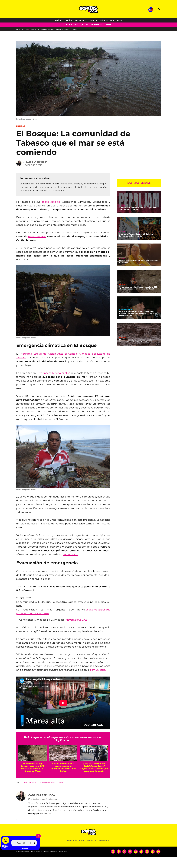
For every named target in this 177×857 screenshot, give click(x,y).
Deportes (79, 20)
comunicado (70, 554)
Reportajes (72, 25)
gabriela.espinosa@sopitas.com (44, 799)
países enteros (37, 236)
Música (122, 205)
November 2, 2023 (76, 619)
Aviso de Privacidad (75, 840)
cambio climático (31, 782)
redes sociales (51, 201)
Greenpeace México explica (53, 373)
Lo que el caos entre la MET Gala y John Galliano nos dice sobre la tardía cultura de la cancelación (138, 313)
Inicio (18, 29)
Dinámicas (96, 25)
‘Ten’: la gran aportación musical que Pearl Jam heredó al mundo (138, 208)
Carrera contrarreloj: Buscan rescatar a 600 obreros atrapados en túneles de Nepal (138, 288)
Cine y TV (93, 20)
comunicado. (98, 669)
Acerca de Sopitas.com (98, 840)
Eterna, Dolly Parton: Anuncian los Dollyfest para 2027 (138, 261)
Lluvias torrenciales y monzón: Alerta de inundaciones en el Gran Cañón (137, 341)
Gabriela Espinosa (36, 162)
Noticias (58, 20)
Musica (69, 20)
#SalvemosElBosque (97, 609)
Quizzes (84, 25)
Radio (108, 25)
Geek (119, 20)
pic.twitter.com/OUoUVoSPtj (33, 613)
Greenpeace (45, 782)
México (54, 782)
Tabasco (61, 782)
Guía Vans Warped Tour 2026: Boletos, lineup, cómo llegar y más (136, 235)
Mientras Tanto (107, 20)
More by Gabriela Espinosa (40, 814)
